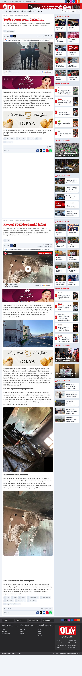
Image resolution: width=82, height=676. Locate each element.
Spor (34, 11)
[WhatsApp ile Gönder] (50, 150)
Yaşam (22, 633)
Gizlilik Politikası (72, 640)
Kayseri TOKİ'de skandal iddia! (22, 220)
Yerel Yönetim (6, 633)
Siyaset (40, 11)
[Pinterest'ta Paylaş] (47, 150)
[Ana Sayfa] (6, 11)
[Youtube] (76, 1)
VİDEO (65, 11)
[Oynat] (28, 269)
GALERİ (74, 11)
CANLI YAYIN (35, 620)
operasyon (9, 142)
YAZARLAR (47, 620)
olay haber (33, 600)
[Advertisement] (28, 568)
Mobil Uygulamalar (61, 645)
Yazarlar (4, 631)
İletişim (18, 1)
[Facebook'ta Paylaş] (11, 36)
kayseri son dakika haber (13, 604)
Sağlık (21, 631)
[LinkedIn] (73, 1)
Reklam (12, 1)
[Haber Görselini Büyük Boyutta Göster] (28, 56)
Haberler (5, 15)
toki (8, 240)
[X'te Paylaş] (14, 36)
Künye (5, 1)
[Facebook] (66, 1)
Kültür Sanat (23, 629)
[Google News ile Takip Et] (46, 72)
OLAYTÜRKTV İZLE (14, 11)
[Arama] (79, 11)
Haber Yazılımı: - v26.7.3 (66, 653)
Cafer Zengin (13, 285)
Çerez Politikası (72, 645)
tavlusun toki (46, 597)
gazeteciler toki (34, 597)
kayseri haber (10, 31)
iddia (15, 597)
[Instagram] (71, 1)
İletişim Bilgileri (71, 647)
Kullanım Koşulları (72, 643)
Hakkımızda (59, 643)
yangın (23, 597)
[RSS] (79, 1)
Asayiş (29, 11)
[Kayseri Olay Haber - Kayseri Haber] (67, 630)
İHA (13, 72)
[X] (68, 1)
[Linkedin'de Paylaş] (44, 150)
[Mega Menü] (3, 11)
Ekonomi (40, 631)
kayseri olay (22, 138)
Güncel (23, 11)
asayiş (32, 138)
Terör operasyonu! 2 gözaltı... (21, 15)
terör (40, 138)
